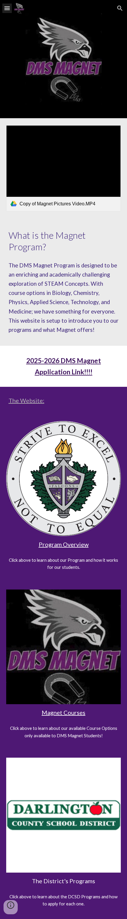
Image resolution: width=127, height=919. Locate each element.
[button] (7, 8)
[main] (63, 241)
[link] (63, 168)
